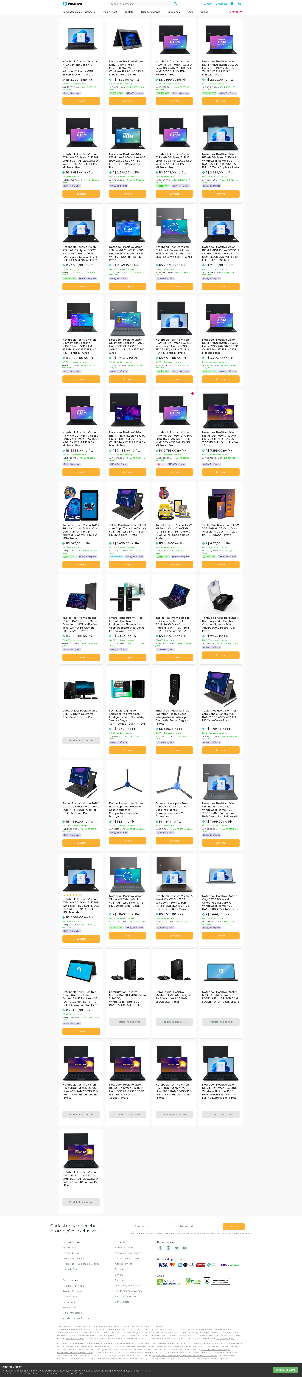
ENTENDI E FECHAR (285, 1370)
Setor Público (70, 1296)
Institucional (69, 1247)
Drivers (119, 1274)
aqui (62, 1373)
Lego (190, 12)
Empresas (221, 4)
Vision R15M (110, 12)
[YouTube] (184, 1248)
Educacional (69, 1302)
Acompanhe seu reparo (128, 1253)
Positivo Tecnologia (73, 1285)
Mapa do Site (69, 1269)
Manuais (119, 1280)
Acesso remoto (123, 1263)
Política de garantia (73, 1258)
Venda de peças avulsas (128, 1291)
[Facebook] (160, 1248)
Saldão (204, 12)
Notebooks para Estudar (76, 1318)
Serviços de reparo (125, 1296)
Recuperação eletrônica (128, 1285)
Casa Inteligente (150, 12)
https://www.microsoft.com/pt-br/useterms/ (154, 1343)
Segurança (174, 12)
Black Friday (69, 1307)
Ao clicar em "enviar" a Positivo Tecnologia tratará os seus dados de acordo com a (191, 1234)
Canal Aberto (122, 1301)
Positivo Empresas (72, 1291)
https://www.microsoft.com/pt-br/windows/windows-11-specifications (184, 1355)
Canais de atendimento (128, 1258)
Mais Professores (72, 1312)
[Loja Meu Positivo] (72, 4)
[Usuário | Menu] (232, 3)
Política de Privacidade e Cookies (234, 1234)
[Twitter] (176, 1248)
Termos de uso (70, 1253)
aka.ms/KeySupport (75, 1338)
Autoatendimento (125, 1247)
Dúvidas (119, 1269)
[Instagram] (168, 1248)
